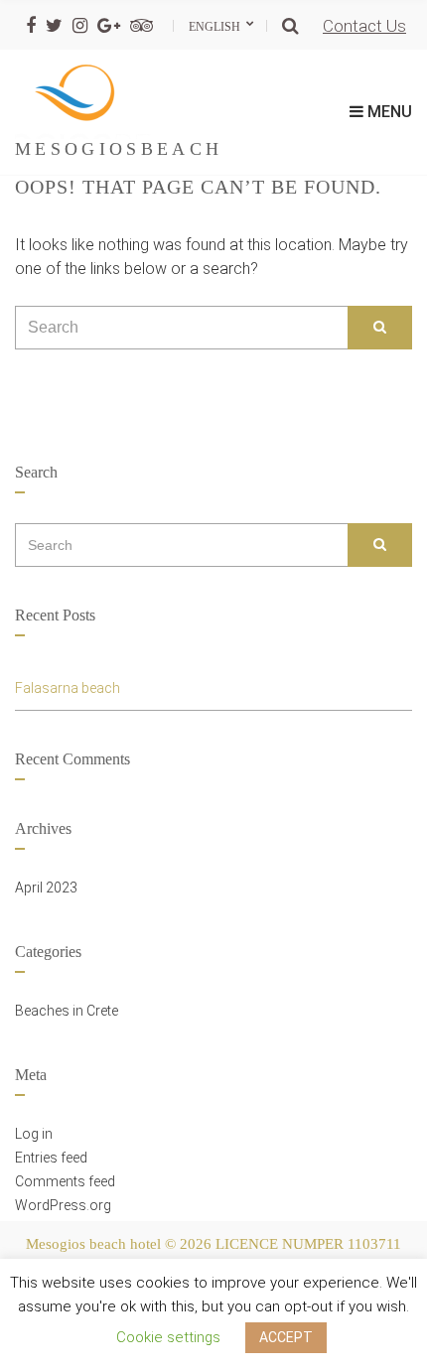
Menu (387, 111)
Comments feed (65, 1181)
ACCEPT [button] (286, 1337)
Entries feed (51, 1157)
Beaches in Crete (66, 1011)
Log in (34, 1134)
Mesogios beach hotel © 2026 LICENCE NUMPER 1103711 (213, 1244)
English (216, 27)
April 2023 (46, 887)
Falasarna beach (67, 688)
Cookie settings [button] (168, 1337)
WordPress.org (63, 1205)
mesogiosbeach (118, 149)
